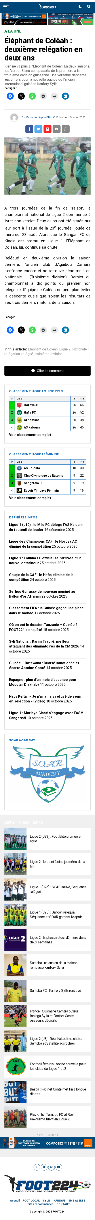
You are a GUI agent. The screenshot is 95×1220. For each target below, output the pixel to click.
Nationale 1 (81, 349)
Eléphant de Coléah (43, 349)
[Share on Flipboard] (47, 129)
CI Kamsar (31, 420)
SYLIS (47, 1200)
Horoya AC (32, 405)
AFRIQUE (59, 1200)
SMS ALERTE (76, 1200)
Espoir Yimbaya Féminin (41, 490)
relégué (27, 354)
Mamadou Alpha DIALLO (40, 117)
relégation (12, 354)
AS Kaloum (32, 427)
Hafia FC (30, 412)
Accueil (15, 1200)
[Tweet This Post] (38, 129)
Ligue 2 (65, 349)
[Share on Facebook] (29, 129)
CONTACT (63, 1204)
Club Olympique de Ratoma (43, 475)
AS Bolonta (32, 468)
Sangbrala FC (34, 483)
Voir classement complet (30, 435)
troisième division (49, 354)
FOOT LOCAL (31, 1200)
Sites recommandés (40, 1204)
